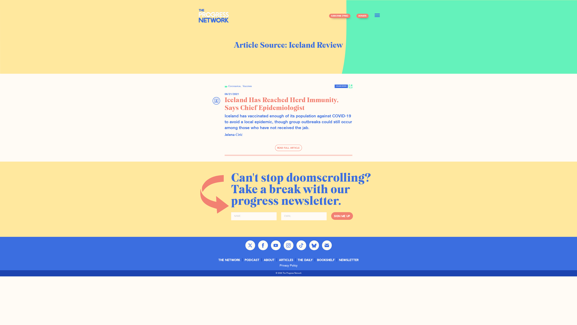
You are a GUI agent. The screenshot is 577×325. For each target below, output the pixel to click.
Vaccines (247, 86)
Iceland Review (341, 86)
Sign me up (342, 216)
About (269, 260)
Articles (286, 260)
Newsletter (349, 260)
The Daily (305, 260)
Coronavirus (234, 86)
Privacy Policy (289, 265)
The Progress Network (214, 16)
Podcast (252, 260)
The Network (229, 260)
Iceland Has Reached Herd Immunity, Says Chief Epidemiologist (282, 104)
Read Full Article (288, 147)
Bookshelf (326, 260)
